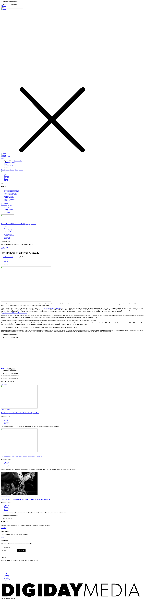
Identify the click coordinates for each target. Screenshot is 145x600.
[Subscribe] (3, 155)
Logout (6, 167)
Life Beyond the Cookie (10, 194)
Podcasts (12, 170)
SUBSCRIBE (4, 247)
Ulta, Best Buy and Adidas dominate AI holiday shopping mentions (18, 224)
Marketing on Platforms (10, 193)
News (2, 170)
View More (4, 384)
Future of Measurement (7, 452)
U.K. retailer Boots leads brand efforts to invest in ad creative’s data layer (21, 456)
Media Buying (8, 229)
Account (3, 537)
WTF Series (7, 211)
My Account (4, 205)
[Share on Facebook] (3, 369)
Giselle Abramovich (8, 257)
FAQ (5, 164)
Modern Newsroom (9, 199)
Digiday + (6, 170)
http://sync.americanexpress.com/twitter (50, 308)
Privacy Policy (8, 576)
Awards (21, 170)
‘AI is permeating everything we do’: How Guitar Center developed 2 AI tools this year (25, 499)
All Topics (7, 200)
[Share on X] (5, 369)
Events (16, 170)
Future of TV (7, 231)
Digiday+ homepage (9, 162)
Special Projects (8, 208)
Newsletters (7, 212)
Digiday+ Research (9, 209)
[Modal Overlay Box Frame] (13, 550)
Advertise (6, 575)
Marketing (6, 228)
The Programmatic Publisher (11, 190)
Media (5, 226)
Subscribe (3, 156)
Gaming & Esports (9, 197)
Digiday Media (8, 579)
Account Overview (9, 165)
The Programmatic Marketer (11, 191)
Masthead (6, 578)
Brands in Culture (8, 196)
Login (8, 156)
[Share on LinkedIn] (1, 369)
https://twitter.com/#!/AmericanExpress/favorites (14, 313)
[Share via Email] (7, 369)
